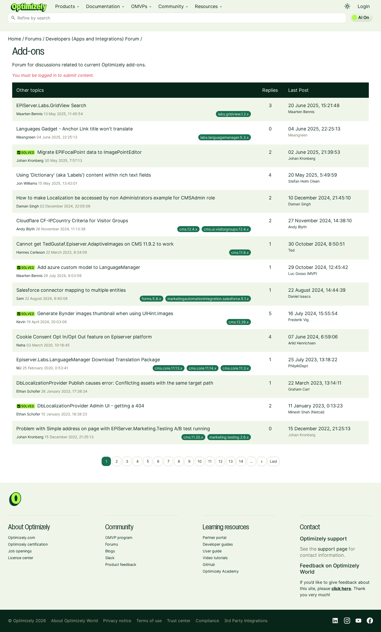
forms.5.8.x (151, 298)
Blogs (110, 551)
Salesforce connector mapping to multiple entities (71, 290)
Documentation (105, 6)
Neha (20, 345)
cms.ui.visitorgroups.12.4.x (226, 229)
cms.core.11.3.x (236, 368)
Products (67, 6)
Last (273, 461)
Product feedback (120, 564)
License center (20, 557)
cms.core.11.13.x (168, 368)
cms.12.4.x (188, 229)
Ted (291, 250)
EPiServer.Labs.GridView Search (51, 105)
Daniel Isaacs (299, 296)
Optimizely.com (21, 537)
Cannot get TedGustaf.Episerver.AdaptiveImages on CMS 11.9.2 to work (95, 244)
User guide (212, 551)
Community (173, 6)
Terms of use (149, 620)
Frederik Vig (298, 319)
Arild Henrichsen (302, 343)
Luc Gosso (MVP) (302, 273)
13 (231, 461)
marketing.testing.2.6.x (229, 437)
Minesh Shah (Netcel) (306, 412)
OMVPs (141, 6)
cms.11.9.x (240, 252)
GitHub (209, 564)
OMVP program (118, 537)
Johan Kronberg (30, 160)
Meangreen (26, 137)
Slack (110, 557)
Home (14, 38)
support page (332, 549)
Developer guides (218, 544)
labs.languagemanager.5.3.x (224, 137)
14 (241, 461)
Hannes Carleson (30, 252)
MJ (19, 368)
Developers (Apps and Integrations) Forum (92, 38)
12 (220, 461)
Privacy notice (117, 620)
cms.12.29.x (239, 322)
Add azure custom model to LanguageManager (88, 267)
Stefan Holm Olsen (304, 181)
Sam (20, 298)
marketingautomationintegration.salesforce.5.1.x (208, 298)
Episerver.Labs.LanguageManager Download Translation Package (88, 359)
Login (364, 6)
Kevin (20, 322)
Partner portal (214, 537)
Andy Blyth (25, 229)
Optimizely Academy (221, 571)
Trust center (178, 620)
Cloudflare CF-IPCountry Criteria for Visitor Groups (72, 220)
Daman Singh (27, 206)
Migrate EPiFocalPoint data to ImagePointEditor (89, 152)
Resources (209, 6)
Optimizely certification (28, 544)
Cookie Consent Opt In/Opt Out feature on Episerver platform (84, 336)
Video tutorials (215, 557)
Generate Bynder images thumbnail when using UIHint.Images (105, 313)
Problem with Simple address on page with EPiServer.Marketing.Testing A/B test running (113, 428)
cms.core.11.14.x (202, 368)
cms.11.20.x (193, 437)
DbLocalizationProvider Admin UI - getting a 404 (90, 405)
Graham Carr (299, 389)
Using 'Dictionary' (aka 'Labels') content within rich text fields (83, 175)
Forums (33, 38)
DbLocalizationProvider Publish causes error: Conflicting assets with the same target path (114, 383)
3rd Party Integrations (245, 620)
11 (210, 461)
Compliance (207, 620)
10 (199, 461)
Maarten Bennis (29, 114)
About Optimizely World (74, 620)
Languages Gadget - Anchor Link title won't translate (74, 128)
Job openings (20, 551)
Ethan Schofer (28, 391)
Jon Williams (26, 183)
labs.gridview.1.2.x (233, 114)
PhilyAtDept (298, 366)
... (251, 461)
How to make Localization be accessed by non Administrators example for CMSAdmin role (115, 197)
